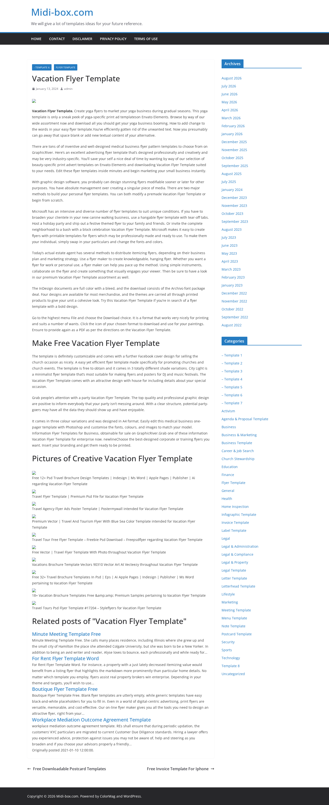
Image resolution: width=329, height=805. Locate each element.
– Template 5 (232, 387)
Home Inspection (235, 506)
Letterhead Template (238, 586)
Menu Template (234, 618)
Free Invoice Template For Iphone (178, 768)
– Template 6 (232, 395)
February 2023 (233, 277)
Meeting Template (236, 610)
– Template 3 (232, 371)
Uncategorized (233, 674)
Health (227, 498)
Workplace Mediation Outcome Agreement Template (91, 719)
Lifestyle (228, 594)
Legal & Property (235, 562)
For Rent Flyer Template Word (65, 658)
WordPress (132, 796)
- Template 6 (42, 67)
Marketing (230, 602)
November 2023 (234, 205)
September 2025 (235, 165)
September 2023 (235, 221)
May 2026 (229, 102)
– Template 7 (232, 403)
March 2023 (231, 269)
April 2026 (230, 110)
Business (229, 427)
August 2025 (232, 173)
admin (68, 89)
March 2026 (231, 118)
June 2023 (229, 245)
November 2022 (234, 301)
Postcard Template (237, 634)
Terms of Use (146, 38)
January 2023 (232, 285)
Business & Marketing (239, 435)
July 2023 (229, 237)
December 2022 (234, 293)
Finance (228, 474)
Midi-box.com (62, 12)
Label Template (234, 530)
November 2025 (234, 149)
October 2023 (232, 213)
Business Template (237, 443)
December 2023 (234, 197)
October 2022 (232, 309)
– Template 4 (232, 379)
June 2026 (229, 94)
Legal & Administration (240, 546)
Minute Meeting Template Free (66, 634)
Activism (228, 411)
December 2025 (234, 142)
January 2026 (232, 134)
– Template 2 (232, 363)
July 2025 (229, 181)
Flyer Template (65, 67)
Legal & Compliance (237, 554)
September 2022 (235, 317)
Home (36, 38)
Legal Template (234, 570)
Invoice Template (235, 522)
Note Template (233, 626)
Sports (227, 650)
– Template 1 (232, 355)
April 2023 (230, 261)
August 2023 (232, 229)
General (228, 490)
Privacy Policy (113, 38)
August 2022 (232, 325)
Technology (231, 658)
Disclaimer (82, 38)
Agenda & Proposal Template (245, 419)
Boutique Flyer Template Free (65, 689)
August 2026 (232, 78)
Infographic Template (239, 514)
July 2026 (229, 86)
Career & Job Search (238, 450)
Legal (226, 538)
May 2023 (229, 253)
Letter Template (234, 578)
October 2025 (232, 157)
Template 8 (231, 666)
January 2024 (232, 189)
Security (228, 642)
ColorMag (107, 796)
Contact (57, 38)
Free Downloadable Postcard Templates (69, 768)
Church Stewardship (238, 458)
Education (230, 466)
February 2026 (233, 126)
